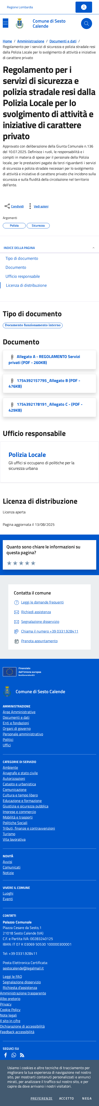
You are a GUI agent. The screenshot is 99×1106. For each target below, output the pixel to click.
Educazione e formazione (22, 800)
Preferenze (42, 1098)
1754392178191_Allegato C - (45, 407)
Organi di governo (17, 728)
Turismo (9, 834)
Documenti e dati (63, 41)
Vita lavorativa (14, 839)
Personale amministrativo (23, 734)
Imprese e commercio (19, 811)
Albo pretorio (10, 998)
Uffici (7, 745)
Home (7, 41)
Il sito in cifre (10, 1020)
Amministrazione (30, 41)
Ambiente (10, 767)
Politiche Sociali (15, 822)
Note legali (8, 1015)
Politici (8, 739)
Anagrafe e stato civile (20, 773)
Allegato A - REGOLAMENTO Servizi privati (44, 359)
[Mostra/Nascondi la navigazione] (5, 23)
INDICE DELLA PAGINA (19, 247)
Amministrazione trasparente (23, 993)
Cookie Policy (10, 1009)
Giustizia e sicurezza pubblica (25, 806)
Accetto (66, 1098)
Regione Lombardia (20, 7)
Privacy (6, 1004)
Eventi (8, 899)
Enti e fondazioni (16, 723)
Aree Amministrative (19, 712)
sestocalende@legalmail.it (23, 968)
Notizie (8, 872)
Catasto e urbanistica (19, 784)
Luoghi (8, 893)
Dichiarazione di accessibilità (22, 1026)
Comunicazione (14, 789)
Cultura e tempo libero (20, 795)
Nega (87, 1098)
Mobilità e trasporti (18, 817)
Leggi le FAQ (12, 976)
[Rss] (22, 1055)
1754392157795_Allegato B (44, 383)
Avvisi (7, 861)
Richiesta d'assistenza (20, 987)
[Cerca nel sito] (86, 23)
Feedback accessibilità (17, 1032)
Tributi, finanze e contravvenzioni (29, 828)
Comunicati (11, 867)
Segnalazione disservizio (22, 982)
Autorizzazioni (14, 778)
